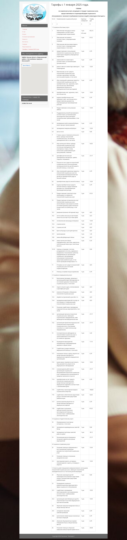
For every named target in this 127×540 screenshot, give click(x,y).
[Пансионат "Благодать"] (34, 21)
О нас (23, 32)
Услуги (24, 34)
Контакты (25, 42)
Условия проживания (28, 37)
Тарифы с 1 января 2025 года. (30, 49)
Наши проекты (26, 47)
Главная (24, 29)
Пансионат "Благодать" (68, 536)
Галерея (24, 44)
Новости (24, 39)
